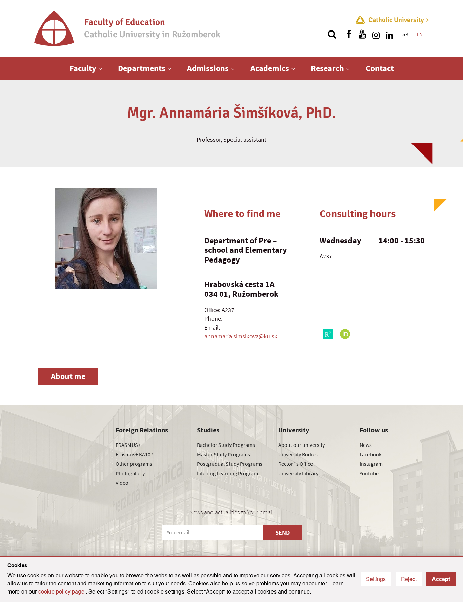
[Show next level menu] (100, 69)
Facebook (371, 454)
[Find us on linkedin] (389, 34)
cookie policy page (62, 591)
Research (327, 68)
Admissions (208, 68)
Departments (141, 68)
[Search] (332, 34)
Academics (269, 68)
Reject (409, 579)
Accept (441, 579)
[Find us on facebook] (349, 34)
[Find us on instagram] (376, 34)
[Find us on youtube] (362, 34)
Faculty (82, 68)
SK (405, 33)
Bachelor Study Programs (226, 444)
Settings (376, 579)
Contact (380, 68)
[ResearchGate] (328, 334)
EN (420, 33)
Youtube (369, 473)
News (366, 444)
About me (68, 376)
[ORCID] (345, 334)
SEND (282, 532)
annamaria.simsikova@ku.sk (240, 336)
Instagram (371, 463)
